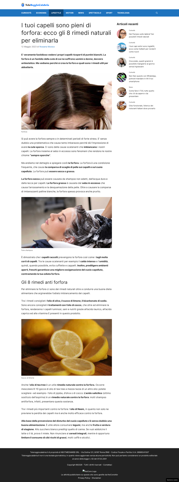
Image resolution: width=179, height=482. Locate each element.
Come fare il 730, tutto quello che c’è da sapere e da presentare (141, 93)
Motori (69, 13)
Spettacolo (95, 13)
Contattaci (107, 465)
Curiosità (26, 13)
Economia (41, 13)
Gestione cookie (172, 480)
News (81, 13)
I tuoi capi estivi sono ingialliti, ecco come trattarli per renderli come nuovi (142, 49)
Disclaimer (96, 478)
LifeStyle (56, 13)
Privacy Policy (84, 478)
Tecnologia (123, 13)
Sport (109, 13)
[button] (156, 13)
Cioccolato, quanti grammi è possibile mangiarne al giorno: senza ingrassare (142, 64)
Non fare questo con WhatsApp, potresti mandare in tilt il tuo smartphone (142, 79)
